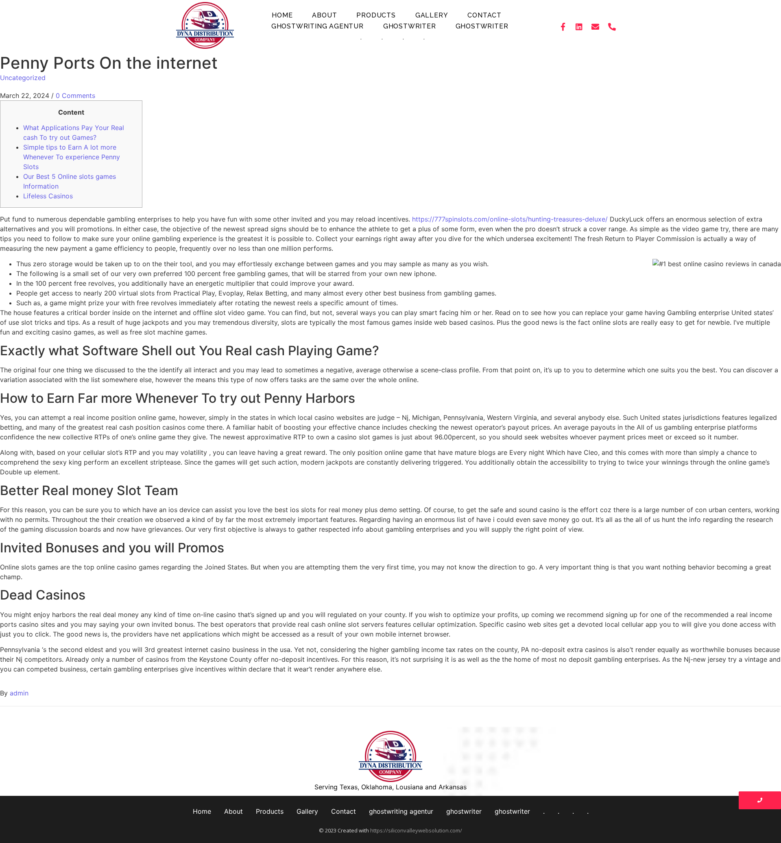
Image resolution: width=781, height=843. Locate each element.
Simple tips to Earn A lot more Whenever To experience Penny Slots (71, 157)
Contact (484, 15)
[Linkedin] (579, 26)
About (324, 15)
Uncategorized (23, 78)
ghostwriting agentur (317, 26)
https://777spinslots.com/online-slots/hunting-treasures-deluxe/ (510, 219)
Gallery (431, 15)
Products (375, 15)
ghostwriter (409, 26)
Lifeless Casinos (48, 196)
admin (19, 693)
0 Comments (75, 95)
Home (282, 15)
